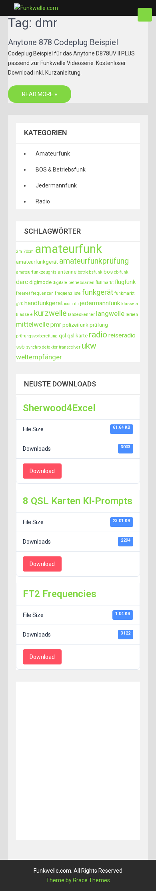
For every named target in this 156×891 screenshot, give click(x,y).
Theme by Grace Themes (78, 880)
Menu (145, 15)
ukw (89, 346)
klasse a (129, 303)
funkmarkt (124, 293)
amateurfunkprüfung (94, 261)
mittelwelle (32, 324)
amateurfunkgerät (37, 262)
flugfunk (125, 282)
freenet (23, 293)
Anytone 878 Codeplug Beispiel (63, 42)
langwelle (110, 313)
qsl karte (77, 336)
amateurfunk (68, 249)
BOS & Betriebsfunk (61, 169)
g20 (19, 303)
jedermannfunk (100, 303)
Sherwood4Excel (59, 408)
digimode (40, 282)
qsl (62, 336)
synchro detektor (42, 347)
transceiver (69, 347)
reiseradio (122, 335)
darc (22, 282)
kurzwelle (50, 313)
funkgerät (97, 292)
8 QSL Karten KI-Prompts (77, 501)
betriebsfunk (90, 272)
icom (68, 303)
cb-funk (121, 272)
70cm (28, 251)
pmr (55, 324)
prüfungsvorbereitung (37, 336)
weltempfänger (39, 357)
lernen (132, 314)
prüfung (99, 325)
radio (98, 334)
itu (76, 303)
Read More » (39, 94)
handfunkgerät (43, 303)
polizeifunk (75, 325)
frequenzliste (68, 293)
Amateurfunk (53, 153)
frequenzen (42, 293)
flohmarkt (105, 282)
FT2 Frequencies (59, 593)
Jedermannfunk (56, 185)
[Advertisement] (78, 759)
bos (108, 272)
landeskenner (81, 314)
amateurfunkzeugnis (36, 272)
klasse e (24, 314)
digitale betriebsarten (73, 282)
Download (42, 471)
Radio (43, 201)
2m (19, 251)
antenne (67, 272)
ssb (20, 347)
